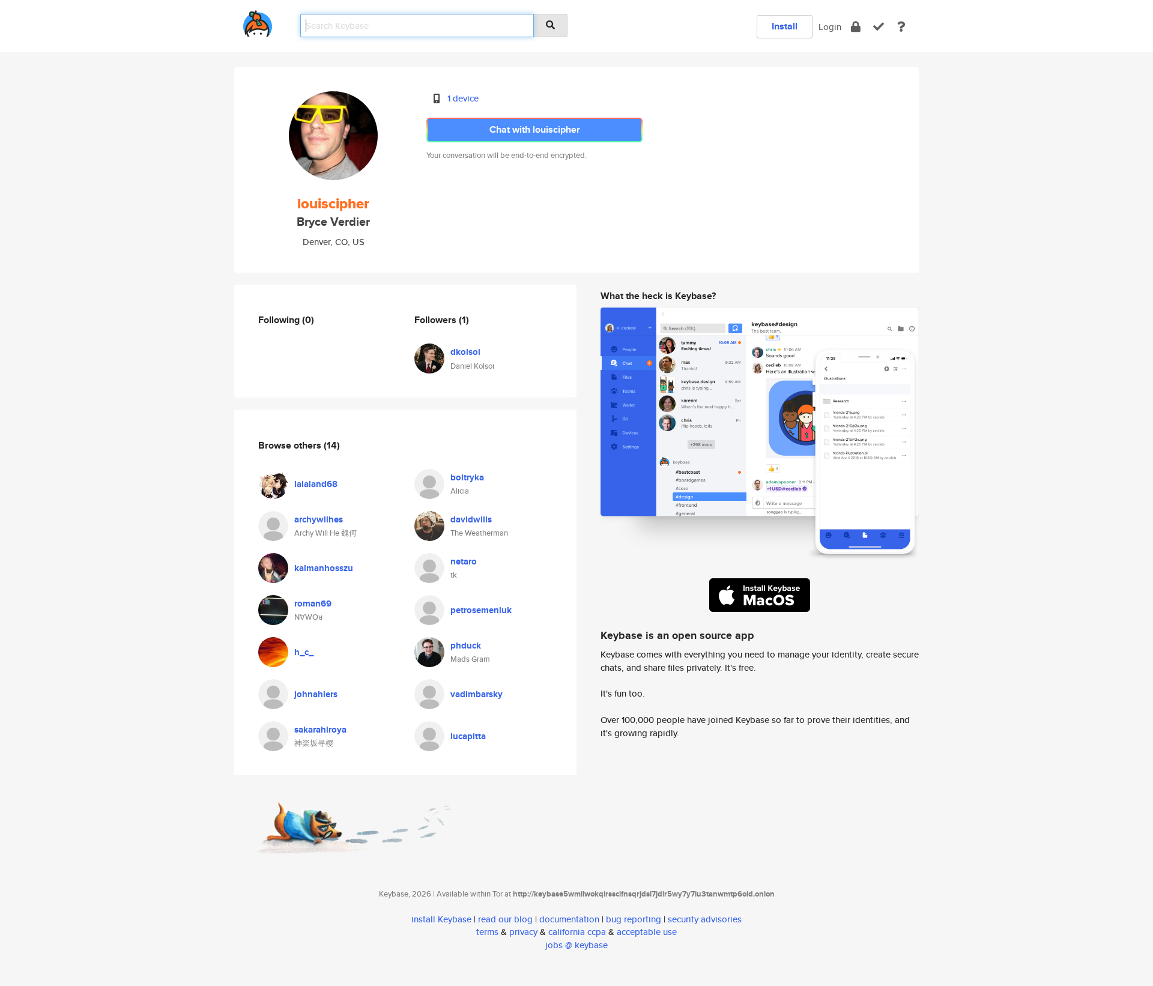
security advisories (705, 919)
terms (487, 931)
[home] (257, 21)
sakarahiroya (320, 729)
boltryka (467, 477)
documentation (569, 919)
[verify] (878, 26)
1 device (463, 98)
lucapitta (468, 736)
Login (830, 26)
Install (784, 26)
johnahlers (315, 694)
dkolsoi (465, 351)
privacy (523, 931)
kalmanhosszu (323, 568)
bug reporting (633, 919)
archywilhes (318, 519)
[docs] (901, 26)
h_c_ (303, 652)
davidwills (471, 519)
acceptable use (647, 931)
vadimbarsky (476, 694)
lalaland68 (315, 484)
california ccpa (577, 931)
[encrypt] (856, 26)
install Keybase (441, 919)
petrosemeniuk (481, 610)
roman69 (312, 603)
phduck (465, 645)
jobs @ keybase (576, 945)
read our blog (505, 919)
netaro (463, 561)
